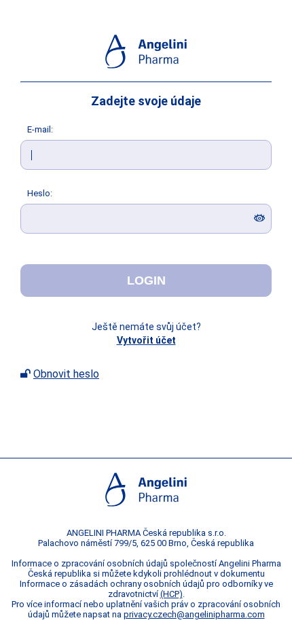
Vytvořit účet (146, 340)
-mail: (40, 129)
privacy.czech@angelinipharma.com (194, 614)
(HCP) (171, 594)
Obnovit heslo (66, 373)
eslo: (39, 193)
